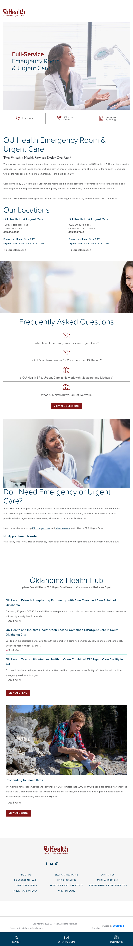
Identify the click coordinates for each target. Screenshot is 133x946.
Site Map (96, 928)
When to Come (66, 890)
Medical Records (107, 880)
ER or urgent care (41, 528)
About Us (25, 874)
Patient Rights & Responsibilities (108, 885)
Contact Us (108, 874)
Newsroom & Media (25, 885)
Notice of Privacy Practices (66, 885)
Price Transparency (25, 890)
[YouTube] (51, 864)
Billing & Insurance (66, 874)
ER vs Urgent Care (25, 880)
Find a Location (66, 880)
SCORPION (118, 926)
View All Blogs (18, 813)
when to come (62, 528)
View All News (18, 692)
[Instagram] (56, 864)
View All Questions (66, 406)
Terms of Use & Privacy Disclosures (26, 928)
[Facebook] (46, 864)
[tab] (34, 234)
